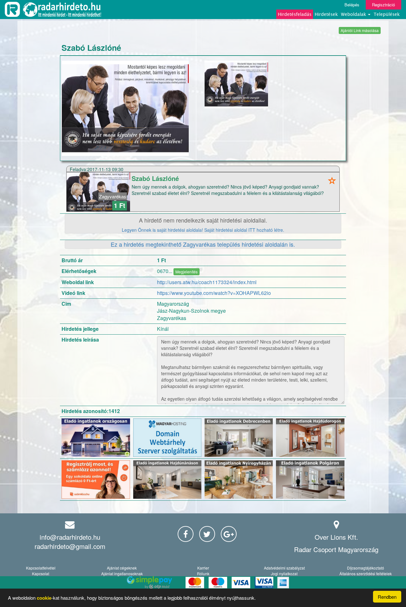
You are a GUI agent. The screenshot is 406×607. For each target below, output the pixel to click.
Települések (387, 14)
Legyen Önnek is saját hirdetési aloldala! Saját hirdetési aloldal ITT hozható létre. (203, 230)
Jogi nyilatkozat (284, 573)
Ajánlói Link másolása (360, 30)
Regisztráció (383, 5)
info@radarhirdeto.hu (70, 537)
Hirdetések (326, 14)
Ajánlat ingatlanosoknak (122, 573)
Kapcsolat (40, 573)
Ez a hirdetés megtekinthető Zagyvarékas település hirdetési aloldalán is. (203, 244)
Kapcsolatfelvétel (41, 567)
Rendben (387, 596)
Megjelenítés (186, 271)
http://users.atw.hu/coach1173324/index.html (207, 282)
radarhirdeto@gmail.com (70, 546)
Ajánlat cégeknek (122, 567)
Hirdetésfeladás (294, 14)
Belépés (351, 5)
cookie (44, 597)
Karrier (203, 567)
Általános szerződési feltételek (365, 573)
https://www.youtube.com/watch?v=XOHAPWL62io (214, 293)
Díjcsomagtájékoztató (365, 567)
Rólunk (203, 573)
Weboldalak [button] (354, 14)
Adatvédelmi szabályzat (284, 567)
